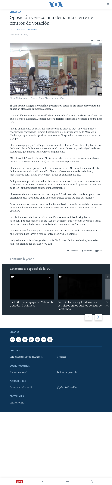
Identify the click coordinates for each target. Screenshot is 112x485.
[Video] (67, 481)
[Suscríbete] (43, 339)
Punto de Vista (17, 403)
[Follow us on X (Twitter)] (18, 339)
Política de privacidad (67, 372)
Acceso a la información (21, 387)
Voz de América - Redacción (23, 29)
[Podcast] (37, 339)
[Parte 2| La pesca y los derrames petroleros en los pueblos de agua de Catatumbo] (80, 286)
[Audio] (43, 481)
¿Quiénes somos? (18, 372)
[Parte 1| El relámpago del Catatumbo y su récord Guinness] (32, 286)
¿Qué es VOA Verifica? (67, 387)
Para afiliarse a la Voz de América (26, 357)
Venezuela (15, 12)
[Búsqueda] (92, 481)
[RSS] (31, 339)
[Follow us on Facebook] (12, 339)
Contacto (61, 357)
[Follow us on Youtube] (24, 339)
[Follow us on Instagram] (49, 339)
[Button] (96, 40)
